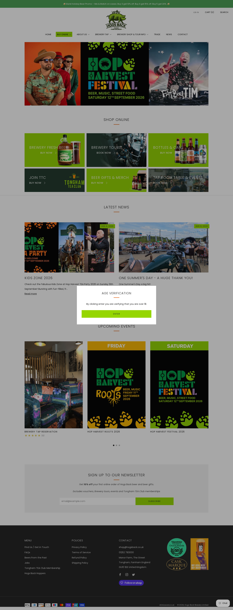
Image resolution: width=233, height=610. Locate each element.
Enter (116, 313)
